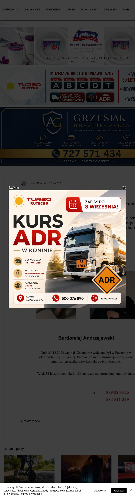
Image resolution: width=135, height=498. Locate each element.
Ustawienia (100, 490)
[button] (124, 187)
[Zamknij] (131, 490)
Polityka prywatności (31, 493)
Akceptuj (119, 490)
